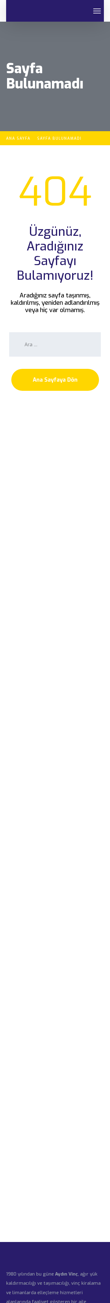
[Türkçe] (87, 11)
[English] (79, 11)
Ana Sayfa (18, 138)
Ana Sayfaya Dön (55, 379)
